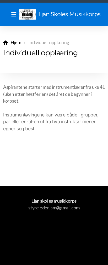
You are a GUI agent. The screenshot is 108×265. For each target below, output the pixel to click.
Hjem (15, 42)
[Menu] (13, 14)
